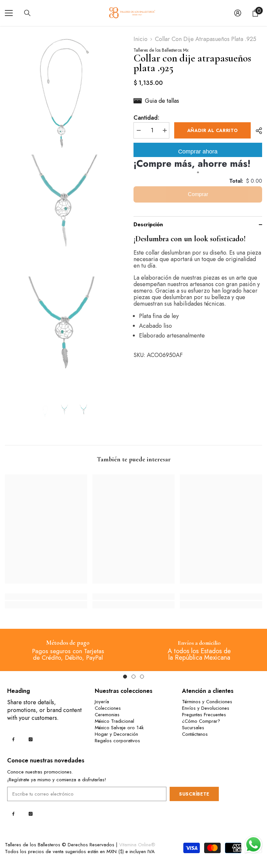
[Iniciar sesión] (237, 13)
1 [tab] (125, 677)
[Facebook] (13, 739)
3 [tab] (142, 677)
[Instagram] (30, 739)
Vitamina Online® (137, 844)
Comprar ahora (198, 151)
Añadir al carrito (212, 130)
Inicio (141, 39)
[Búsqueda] (27, 13)
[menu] (9, 13)
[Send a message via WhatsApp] (253, 844)
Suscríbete (194, 794)
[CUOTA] (256, 131)
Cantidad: (147, 117)
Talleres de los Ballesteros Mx (161, 50)
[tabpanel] (68, 649)
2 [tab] (133, 677)
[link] (46, 596)
